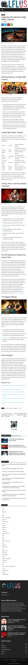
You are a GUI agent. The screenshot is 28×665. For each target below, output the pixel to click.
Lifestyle (4, 545)
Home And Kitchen (6, 541)
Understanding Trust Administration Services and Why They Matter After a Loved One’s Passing (13, 487)
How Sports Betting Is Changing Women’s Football (12, 468)
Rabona (16, 66)
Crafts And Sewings (6, 517)
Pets (3, 549)
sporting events (6, 226)
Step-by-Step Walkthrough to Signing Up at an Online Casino (20, 415)
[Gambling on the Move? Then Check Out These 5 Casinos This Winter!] (4, 634)
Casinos (6, 408)
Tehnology (4, 560)
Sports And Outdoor (6, 558)
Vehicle (3, 572)
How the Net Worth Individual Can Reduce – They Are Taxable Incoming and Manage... (16, 627)
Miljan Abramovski (10, 622)
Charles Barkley (6, 337)
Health (3, 539)
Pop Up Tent (4, 550)
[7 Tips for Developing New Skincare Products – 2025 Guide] (4, 621)
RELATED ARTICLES (6, 435)
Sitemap (6, 659)
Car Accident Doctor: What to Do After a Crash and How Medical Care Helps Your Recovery (13, 495)
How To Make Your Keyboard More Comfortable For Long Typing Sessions (14, 499)
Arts (3, 508)
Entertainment (5, 521)
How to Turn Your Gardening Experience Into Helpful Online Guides (14, 465)
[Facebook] (2, 24)
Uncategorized (5, 570)
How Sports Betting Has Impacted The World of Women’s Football (14, 491)
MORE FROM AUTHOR (16, 435)
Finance (3, 525)
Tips (3, 564)
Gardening (4, 531)
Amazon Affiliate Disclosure (14, 659)
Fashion (3, 523)
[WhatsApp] (11, 24)
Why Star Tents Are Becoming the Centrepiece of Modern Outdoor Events (14, 475)
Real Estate (4, 552)
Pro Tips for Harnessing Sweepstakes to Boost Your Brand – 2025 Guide (7, 415)
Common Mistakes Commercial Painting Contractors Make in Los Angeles (13, 479)
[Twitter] (5, 24)
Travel (3, 568)
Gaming (3, 529)
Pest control (4, 547)
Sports (3, 556)
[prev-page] (2, 458)
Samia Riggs (4, 21)
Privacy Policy (23, 659)
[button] (2, 9)
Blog (3, 510)
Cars (3, 513)
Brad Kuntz (9, 630)
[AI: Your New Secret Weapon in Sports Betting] (4, 440)
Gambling (6, 12)
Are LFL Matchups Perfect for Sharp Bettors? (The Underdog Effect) (12, 483)
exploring (10, 408)
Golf (3, 537)
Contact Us (14, 661)
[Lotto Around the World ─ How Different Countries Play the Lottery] (4, 447)
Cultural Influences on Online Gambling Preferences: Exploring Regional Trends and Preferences (16, 453)
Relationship (5, 554)
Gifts (3, 535)
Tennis (3, 562)
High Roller (16, 408)
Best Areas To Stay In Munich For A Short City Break (13, 471)
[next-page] (4, 458)
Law (3, 543)
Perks (20, 408)
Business (4, 511)
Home (2, 12)
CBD (3, 515)
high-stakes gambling (19, 293)
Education (4, 519)
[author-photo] (14, 427)
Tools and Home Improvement (8, 566)
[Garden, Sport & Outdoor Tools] (14, 4)
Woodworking (5, 574)
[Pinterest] (8, 24)
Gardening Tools (5, 533)
